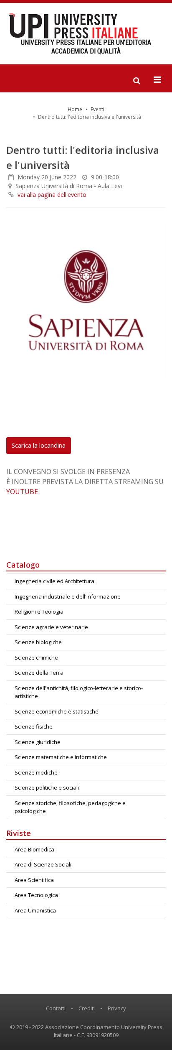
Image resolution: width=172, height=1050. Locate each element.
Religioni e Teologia (39, 611)
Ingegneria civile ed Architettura (54, 581)
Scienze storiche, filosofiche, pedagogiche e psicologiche (70, 807)
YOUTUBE (22, 491)
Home (75, 109)
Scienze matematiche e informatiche (61, 757)
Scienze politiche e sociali (47, 787)
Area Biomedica (34, 849)
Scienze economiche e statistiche (57, 711)
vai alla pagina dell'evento (52, 195)
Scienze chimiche (36, 657)
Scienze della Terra (39, 672)
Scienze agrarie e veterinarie (51, 627)
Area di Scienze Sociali (43, 864)
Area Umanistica (35, 910)
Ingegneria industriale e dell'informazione (68, 596)
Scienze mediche (36, 772)
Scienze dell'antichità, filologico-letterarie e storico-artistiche (79, 692)
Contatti (56, 1008)
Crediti (86, 1008)
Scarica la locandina (39, 445)
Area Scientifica (34, 880)
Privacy (117, 1008)
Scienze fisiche (34, 726)
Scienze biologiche (38, 642)
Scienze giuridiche (38, 742)
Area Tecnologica (36, 895)
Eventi (97, 109)
